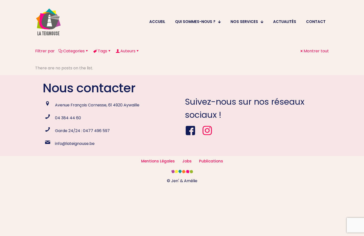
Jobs (187, 161)
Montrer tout (316, 51)
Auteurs (127, 51)
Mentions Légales (158, 161)
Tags (102, 51)
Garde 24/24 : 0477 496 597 (82, 131)
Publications (211, 161)
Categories (74, 51)
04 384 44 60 (68, 118)
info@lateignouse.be (75, 143)
